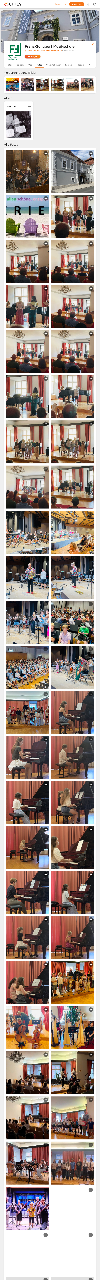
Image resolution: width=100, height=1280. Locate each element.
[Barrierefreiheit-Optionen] (89, 4)
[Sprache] (94, 4)
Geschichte (11, 106)
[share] (93, 44)
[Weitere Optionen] (93, 65)
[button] (14, 51)
